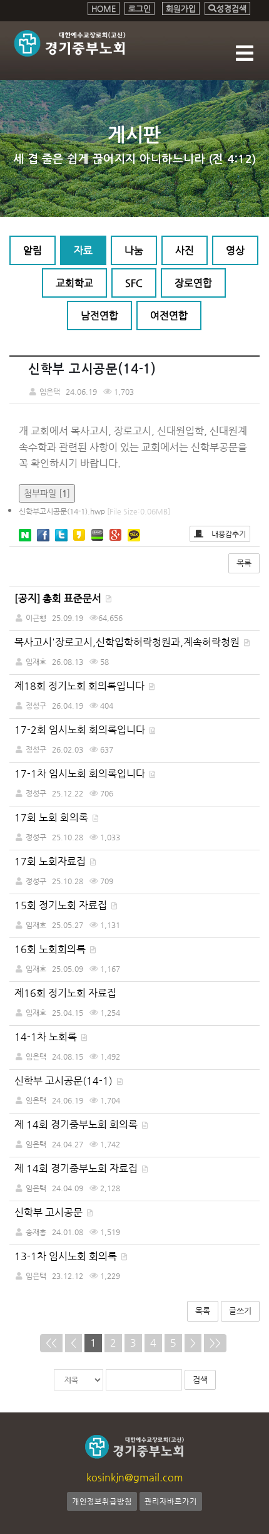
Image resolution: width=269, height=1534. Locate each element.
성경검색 (231, 8)
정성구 (36, 705)
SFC (134, 283)
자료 (83, 250)
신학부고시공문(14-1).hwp (94, 511)
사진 (184, 250)
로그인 (139, 8)
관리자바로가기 (171, 1501)
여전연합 (169, 315)
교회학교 (74, 283)
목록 (243, 563)
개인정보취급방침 (102, 1501)
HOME (103, 8)
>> (215, 1343)
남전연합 (99, 315)
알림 (32, 250)
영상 (235, 250)
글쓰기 (240, 1310)
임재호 (36, 661)
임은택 (36, 1056)
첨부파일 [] (47, 493)
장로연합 (193, 283)
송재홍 (36, 1232)
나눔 (133, 250)
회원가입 (181, 8)
